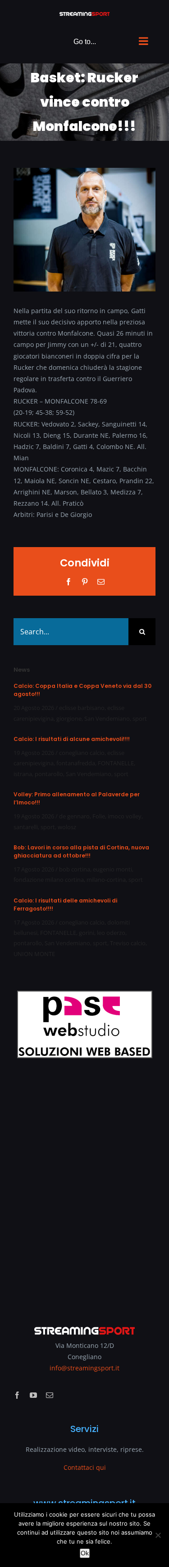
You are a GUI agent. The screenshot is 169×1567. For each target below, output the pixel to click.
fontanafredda (75, 763)
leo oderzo (111, 933)
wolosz (67, 827)
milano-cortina (106, 880)
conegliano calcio (82, 753)
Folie (98, 816)
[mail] (49, 1395)
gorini (86, 933)
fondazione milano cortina (49, 880)
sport (139, 718)
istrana (23, 774)
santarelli (26, 827)
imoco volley (125, 816)
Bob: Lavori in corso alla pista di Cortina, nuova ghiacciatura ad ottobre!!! (81, 851)
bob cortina (74, 869)
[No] (157, 1535)
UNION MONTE (34, 954)
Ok (85, 1553)
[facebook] (17, 1395)
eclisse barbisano (82, 708)
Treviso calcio (128, 943)
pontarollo (49, 774)
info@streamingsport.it (84, 1368)
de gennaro (74, 816)
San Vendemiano (107, 718)
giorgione (69, 718)
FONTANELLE (116, 763)
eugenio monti (112, 869)
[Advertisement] (84, 1185)
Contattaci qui (85, 1467)
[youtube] (33, 1395)
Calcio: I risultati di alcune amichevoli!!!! (72, 739)
